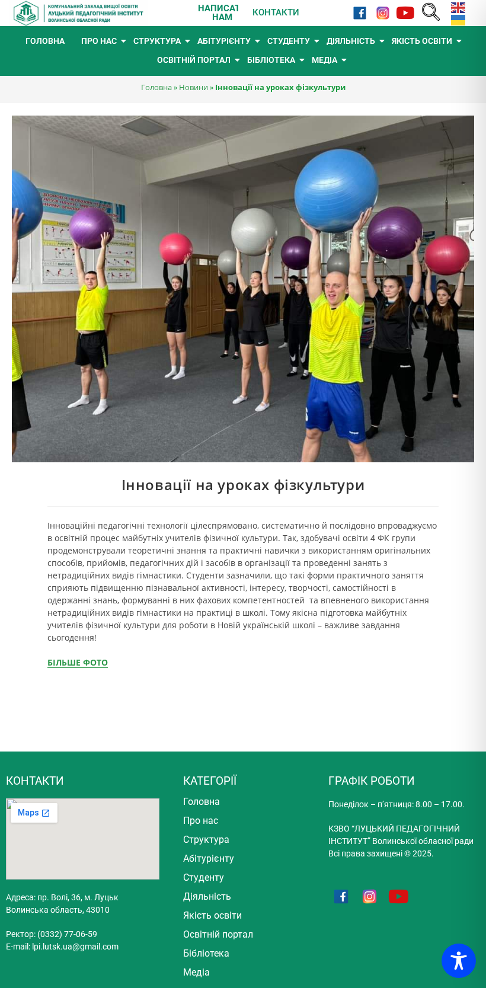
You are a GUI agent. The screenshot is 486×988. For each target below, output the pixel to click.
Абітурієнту (208, 858)
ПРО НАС (99, 41)
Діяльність (207, 896)
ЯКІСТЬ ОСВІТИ (422, 41)
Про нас (200, 820)
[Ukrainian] (455, 19)
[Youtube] (405, 12)
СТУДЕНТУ (288, 41)
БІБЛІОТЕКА (271, 60)
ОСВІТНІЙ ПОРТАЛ (194, 60)
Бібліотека (206, 953)
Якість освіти (212, 915)
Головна (156, 87)
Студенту (203, 877)
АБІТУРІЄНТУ (224, 41)
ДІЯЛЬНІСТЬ (351, 41)
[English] (455, 6)
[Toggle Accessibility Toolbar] (458, 960)
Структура (206, 839)
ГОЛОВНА (45, 41)
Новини (193, 87)
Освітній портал (218, 934)
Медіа (196, 972)
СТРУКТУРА (157, 41)
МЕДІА (324, 60)
